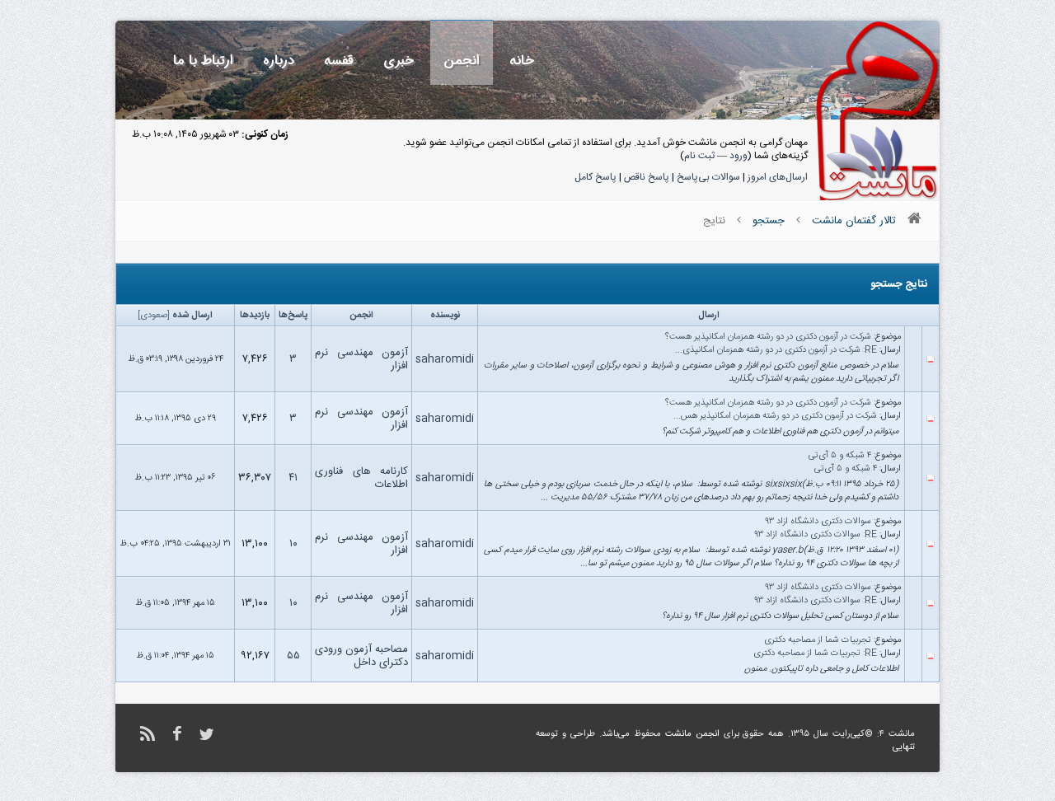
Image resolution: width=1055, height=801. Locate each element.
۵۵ (293, 656)
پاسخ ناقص (646, 177)
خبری (398, 60)
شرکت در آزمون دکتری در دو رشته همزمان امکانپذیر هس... (775, 416)
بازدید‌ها (255, 315)
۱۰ (293, 544)
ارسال (709, 315)
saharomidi (444, 359)
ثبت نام (699, 156)
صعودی (153, 315)
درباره (278, 60)
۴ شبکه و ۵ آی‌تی (840, 455)
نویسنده (445, 315)
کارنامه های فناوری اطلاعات (361, 478)
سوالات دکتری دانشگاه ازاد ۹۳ (818, 521)
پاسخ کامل (595, 177)
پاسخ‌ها (293, 315)
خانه (521, 60)
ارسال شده (192, 315)
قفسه (339, 60)
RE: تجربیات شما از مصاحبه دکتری (815, 653)
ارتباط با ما (203, 60)
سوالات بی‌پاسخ (708, 177)
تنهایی (904, 747)
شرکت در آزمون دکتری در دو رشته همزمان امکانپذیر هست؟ (768, 337)
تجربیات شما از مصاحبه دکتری (817, 640)
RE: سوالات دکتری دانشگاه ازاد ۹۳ (815, 534)
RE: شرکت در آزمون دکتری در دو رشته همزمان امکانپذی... (776, 350)
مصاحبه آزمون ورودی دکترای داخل (361, 656)
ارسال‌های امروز (778, 177)
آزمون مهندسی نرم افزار (361, 359)
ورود (738, 156)
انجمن (461, 60)
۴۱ (293, 478)
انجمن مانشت (692, 734)
